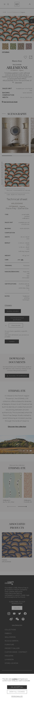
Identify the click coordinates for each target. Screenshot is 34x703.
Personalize (17, 696)
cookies (15, 679)
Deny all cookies (17, 692)
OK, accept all (17, 687)
